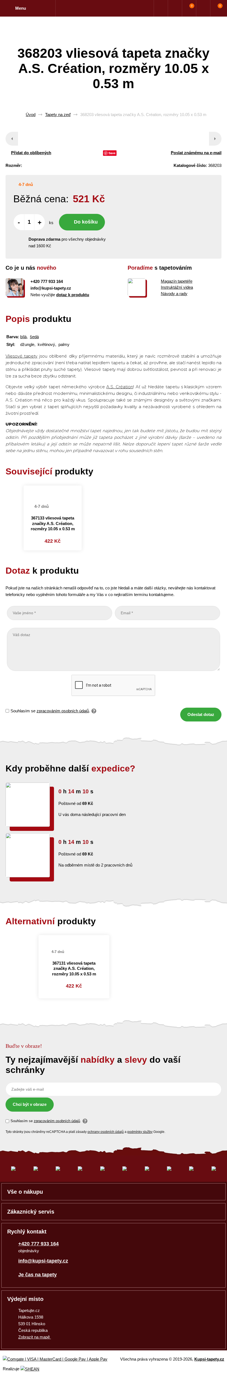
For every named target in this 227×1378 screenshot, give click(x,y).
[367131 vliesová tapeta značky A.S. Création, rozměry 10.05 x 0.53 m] (73, 938)
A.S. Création (119, 386)
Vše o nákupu (25, 1192)
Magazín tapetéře (176, 281)
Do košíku (86, 222)
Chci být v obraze (30, 1104)
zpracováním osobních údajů (63, 710)
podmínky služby (140, 1132)
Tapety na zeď (58, 114)
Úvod (30, 114)
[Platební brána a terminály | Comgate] (60, 1359)
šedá (34, 336)
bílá (23, 336)
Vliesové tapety (21, 356)
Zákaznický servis (30, 1211)
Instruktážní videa (177, 287)
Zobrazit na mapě (34, 1337)
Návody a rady (174, 293)
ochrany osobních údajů (105, 1132)
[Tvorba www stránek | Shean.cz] (29, 1369)
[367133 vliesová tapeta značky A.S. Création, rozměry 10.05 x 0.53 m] (53, 491)
